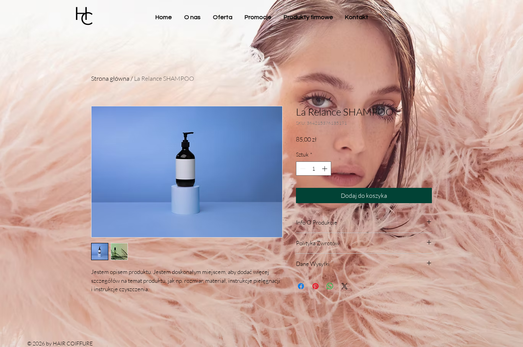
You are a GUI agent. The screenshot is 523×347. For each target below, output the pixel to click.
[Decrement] (302, 168)
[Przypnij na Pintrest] (315, 286)
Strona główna (110, 78)
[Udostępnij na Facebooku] (301, 286)
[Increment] (325, 168)
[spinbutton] (313, 168)
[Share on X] (344, 286)
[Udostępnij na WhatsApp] (330, 286)
